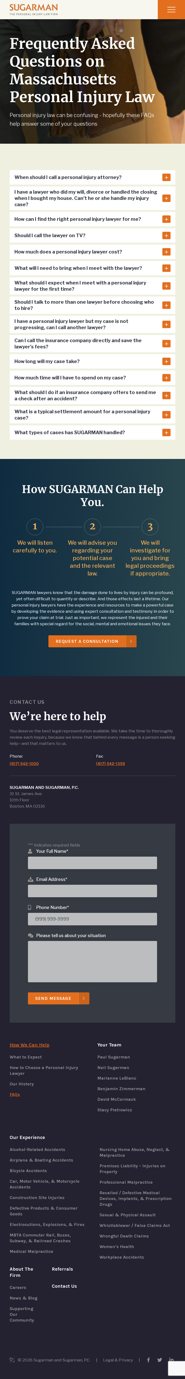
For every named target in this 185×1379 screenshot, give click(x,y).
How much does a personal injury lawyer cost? (68, 252)
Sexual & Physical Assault (127, 1215)
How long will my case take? (47, 361)
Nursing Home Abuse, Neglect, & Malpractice (134, 1152)
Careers (18, 1287)
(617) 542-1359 (110, 763)
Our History (22, 1084)
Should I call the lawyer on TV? (50, 235)
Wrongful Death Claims (124, 1236)
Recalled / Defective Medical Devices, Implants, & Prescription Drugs (135, 1198)
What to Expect (26, 1057)
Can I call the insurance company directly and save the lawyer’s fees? (78, 344)
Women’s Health (116, 1246)
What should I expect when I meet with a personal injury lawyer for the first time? (80, 286)
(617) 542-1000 (24, 763)
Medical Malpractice (31, 1251)
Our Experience (27, 1137)
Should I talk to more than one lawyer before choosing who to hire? (84, 305)
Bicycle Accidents (28, 1170)
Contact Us (64, 1286)
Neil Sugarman (113, 1067)
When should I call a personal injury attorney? (68, 177)
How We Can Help (29, 1045)
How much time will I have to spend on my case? (70, 378)
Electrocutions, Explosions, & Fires (47, 1224)
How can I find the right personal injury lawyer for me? (77, 219)
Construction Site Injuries (37, 1197)
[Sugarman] (34, 9)
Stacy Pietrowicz (114, 1110)
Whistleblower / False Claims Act (134, 1225)
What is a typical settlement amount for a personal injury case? (82, 415)
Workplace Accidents (121, 1257)
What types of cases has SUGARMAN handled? (69, 432)
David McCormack (116, 1099)
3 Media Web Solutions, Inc (12, 1360)
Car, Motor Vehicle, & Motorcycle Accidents (44, 1184)
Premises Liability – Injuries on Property (132, 1168)
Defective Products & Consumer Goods (44, 1211)
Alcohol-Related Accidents (37, 1149)
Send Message (53, 998)
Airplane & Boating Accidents (41, 1160)
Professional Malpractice (126, 1182)
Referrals (62, 1269)
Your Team (109, 1045)
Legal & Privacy (118, 1360)
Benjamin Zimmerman (121, 1088)
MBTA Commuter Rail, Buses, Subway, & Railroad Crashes (40, 1237)
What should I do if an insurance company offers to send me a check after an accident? (85, 396)
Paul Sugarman (113, 1057)
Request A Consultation (87, 641)
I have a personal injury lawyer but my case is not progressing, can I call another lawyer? (71, 324)
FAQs (15, 1094)
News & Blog (23, 1298)
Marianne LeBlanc (116, 1078)
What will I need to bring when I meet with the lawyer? (78, 268)
